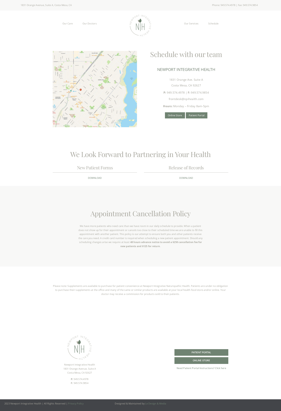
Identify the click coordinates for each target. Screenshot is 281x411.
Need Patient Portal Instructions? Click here (201, 368)
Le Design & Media (155, 403)
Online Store (175, 115)
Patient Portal (196, 115)
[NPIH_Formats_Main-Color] (140, 14)
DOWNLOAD (95, 178)
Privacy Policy (75, 403)
